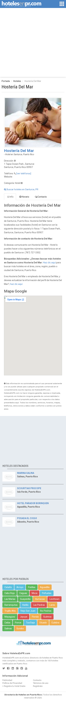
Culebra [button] (55, 622)
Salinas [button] (8, 628)
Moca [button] (34, 593)
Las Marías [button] (9, 599)
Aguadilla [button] (45, 587)
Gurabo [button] (20, 628)
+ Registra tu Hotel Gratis (13, 686)
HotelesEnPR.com (10, 658)
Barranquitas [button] (11, 605)
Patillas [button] (31, 587)
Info (11, 196)
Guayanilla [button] (25, 599)
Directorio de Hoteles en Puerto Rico (23, 694)
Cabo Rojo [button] (9, 593)
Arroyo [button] (19, 587)
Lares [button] (52, 605)
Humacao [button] (40, 599)
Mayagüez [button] (9, 616)
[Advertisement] (33, 43)
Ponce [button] (18, 622)
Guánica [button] (47, 616)
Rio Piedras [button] (45, 611)
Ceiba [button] (7, 622)
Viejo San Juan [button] (27, 611)
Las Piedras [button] (39, 605)
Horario (25, 196)
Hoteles (17, 81)
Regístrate (37, 686)
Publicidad (7, 680)
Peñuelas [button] (46, 593)
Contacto (42, 196)
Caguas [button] (23, 593)
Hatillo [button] (25, 605)
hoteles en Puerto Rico (52, 658)
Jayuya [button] (23, 616)
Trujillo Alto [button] (10, 611)
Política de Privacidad (12, 683)
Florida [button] (35, 616)
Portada (6, 81)
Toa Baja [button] (30, 622)
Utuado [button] (43, 622)
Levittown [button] (54, 599)
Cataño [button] (8, 587)
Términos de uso (40, 683)
